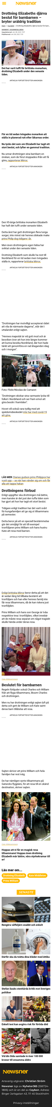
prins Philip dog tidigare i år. (17, 238)
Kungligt (11, 26)
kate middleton (37, 875)
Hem (3, 26)
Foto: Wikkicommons (10, 679)
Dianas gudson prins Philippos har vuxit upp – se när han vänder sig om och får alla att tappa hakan (26, 480)
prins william (10, 880)
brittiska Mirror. (32, 261)
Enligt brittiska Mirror (13, 592)
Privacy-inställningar (26, 1103)
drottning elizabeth (14, 875)
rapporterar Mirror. (17, 160)
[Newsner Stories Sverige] (26, 3)
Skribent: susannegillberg (12, 30)
